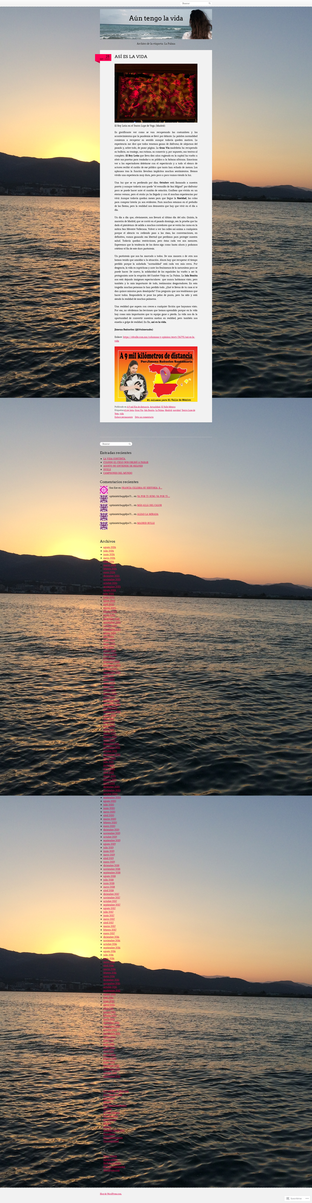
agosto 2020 (109, 801)
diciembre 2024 (111, 618)
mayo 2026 (109, 558)
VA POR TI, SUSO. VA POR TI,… (153, 496)
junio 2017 (108, 915)
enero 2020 (109, 826)
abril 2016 (108, 965)
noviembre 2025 (112, 579)
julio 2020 (108, 804)
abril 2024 (108, 647)
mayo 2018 (109, 886)
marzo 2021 (109, 776)
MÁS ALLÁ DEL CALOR (149, 505)
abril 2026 (108, 561)
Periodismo (109, 1134)
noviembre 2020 (112, 790)
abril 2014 (108, 1051)
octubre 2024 (110, 625)
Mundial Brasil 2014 (114, 1130)
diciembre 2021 (111, 743)
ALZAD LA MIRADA (147, 514)
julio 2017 (108, 911)
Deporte (107, 1109)
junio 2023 (109, 679)
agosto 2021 (109, 758)
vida (122, 413)
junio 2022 (109, 722)
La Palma (159, 410)
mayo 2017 (109, 919)
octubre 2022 (110, 708)
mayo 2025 (109, 600)
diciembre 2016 (111, 937)
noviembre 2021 (111, 747)
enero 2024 (109, 658)
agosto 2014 (109, 1037)
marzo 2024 (109, 651)
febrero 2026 (110, 568)
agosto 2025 (109, 590)
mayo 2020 (109, 811)
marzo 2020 (109, 819)
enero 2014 (109, 1062)
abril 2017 (108, 922)
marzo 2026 (109, 565)
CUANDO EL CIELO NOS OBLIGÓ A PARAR (125, 462)
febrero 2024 (110, 654)
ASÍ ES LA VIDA (131, 56)
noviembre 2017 (111, 897)
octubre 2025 (110, 583)
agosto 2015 (109, 994)
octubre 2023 (110, 668)
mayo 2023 (109, 683)
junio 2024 (109, 640)
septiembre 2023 (112, 672)
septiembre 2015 (111, 990)
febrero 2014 (110, 1058)
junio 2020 (109, 808)
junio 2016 (108, 958)
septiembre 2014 (111, 1033)
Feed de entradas (112, 1163)
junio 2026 (109, 554)
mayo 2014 (109, 1047)
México (107, 1123)
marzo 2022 (109, 733)
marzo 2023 (109, 690)
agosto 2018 (109, 876)
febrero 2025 (110, 611)
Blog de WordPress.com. (111, 1193)
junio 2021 (108, 765)
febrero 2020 (110, 822)
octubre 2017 (110, 901)
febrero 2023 (110, 693)
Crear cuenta (110, 1156)
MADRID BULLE (146, 523)
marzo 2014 (109, 1054)
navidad (177, 410)
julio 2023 (108, 676)
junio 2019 (108, 851)
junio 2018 (108, 883)
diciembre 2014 (111, 1022)
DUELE (107, 469)
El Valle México (168, 406)
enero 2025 (109, 615)
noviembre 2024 (112, 622)
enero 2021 (109, 783)
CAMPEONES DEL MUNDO (117, 473)
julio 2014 (108, 1040)
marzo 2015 (109, 1012)
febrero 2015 (110, 1015)
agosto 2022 (109, 715)
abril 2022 (108, 729)
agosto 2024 (109, 633)
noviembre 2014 (111, 1026)
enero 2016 (109, 976)
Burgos (107, 1101)
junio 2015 (108, 1001)
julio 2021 (108, 761)
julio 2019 (108, 847)
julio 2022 (108, 718)
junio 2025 (109, 597)
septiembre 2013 (111, 1076)
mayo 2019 (109, 854)
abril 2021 (108, 772)
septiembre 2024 (112, 629)
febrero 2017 (110, 929)
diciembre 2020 (111, 786)
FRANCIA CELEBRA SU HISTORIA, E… (142, 487)
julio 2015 (108, 997)
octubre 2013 (110, 1072)
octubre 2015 (110, 987)
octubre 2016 (110, 944)
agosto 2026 (109, 547)
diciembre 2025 (111, 575)
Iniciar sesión (110, 1159)
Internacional (110, 1116)
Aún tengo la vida (156, 18)
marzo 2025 (109, 608)
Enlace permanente (124, 417)
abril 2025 (108, 604)
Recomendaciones (113, 1137)
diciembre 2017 (111, 894)
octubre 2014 (110, 1029)
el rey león (129, 410)
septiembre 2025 (112, 586)
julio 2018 (108, 879)
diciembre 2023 (111, 661)
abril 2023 (108, 686)
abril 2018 (108, 890)
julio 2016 (108, 954)
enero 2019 (109, 861)
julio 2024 (108, 636)
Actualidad (155, 406)
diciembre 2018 (111, 865)
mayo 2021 (109, 768)
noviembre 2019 (111, 833)
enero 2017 (109, 933)
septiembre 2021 (111, 754)
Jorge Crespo (109, 1119)
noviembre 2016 (111, 940)
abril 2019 (108, 858)
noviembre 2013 (111, 1069)
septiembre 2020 (112, 797)
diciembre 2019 (111, 829)
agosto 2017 (109, 908)
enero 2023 (109, 697)
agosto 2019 (109, 844)
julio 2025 (108, 593)
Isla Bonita (149, 410)
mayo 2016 (109, 962)
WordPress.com (111, 1170)
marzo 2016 (109, 969)
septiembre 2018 (111, 872)
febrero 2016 (110, 972)
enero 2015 (109, 1019)
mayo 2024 (109, 643)
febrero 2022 (110, 736)
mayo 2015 (109, 1004)
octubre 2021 (110, 751)
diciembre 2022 (111, 701)
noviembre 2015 (111, 983)
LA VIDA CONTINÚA (114, 458)
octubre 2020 (110, 794)
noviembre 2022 (112, 704)
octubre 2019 (110, 836)
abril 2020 (108, 815)
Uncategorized (111, 1141)
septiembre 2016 (111, 947)
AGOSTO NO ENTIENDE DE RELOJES (123, 465)
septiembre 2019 (111, 840)
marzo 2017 (109, 926)
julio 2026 (108, 550)
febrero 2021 (110, 779)
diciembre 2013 (111, 1065)
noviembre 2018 (111, 869)
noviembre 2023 (111, 665)
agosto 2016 (109, 951)
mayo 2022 (109, 726)
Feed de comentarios (114, 1166)
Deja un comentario (144, 417)
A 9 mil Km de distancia (138, 406)
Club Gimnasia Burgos (115, 1105)
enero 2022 (109, 740)
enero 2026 (109, 572)
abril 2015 (108, 1008)
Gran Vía (139, 410)
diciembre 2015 (111, 979)
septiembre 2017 (111, 904)
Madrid (168, 410)
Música (107, 1126)
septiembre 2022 (112, 711)
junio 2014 (108, 1044)
